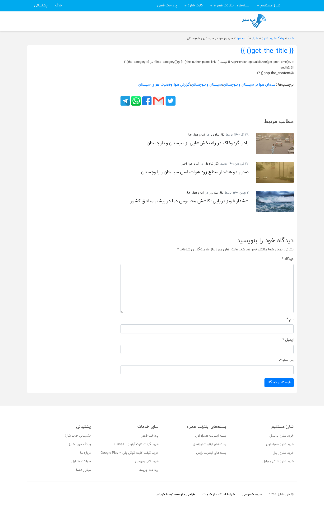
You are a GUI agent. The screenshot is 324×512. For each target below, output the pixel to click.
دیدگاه (288, 259)
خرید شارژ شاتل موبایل (278, 461)
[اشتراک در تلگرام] (125, 101)
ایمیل (288, 340)
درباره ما (85, 453)
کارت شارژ (195, 6)
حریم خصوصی (252, 494)
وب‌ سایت (286, 360)
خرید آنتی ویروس (146, 461)
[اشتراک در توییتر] (170, 101)
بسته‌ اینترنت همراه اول (210, 436)
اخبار (255, 38)
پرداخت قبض (167, 6)
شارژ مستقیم (270, 6)
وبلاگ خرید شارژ (273, 38)
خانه (291, 38)
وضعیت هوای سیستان (155, 85)
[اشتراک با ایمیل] (158, 101)
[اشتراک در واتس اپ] (135, 101)
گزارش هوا (182, 85)
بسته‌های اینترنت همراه (232, 6)
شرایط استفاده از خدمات (219, 494)
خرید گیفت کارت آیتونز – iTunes (136, 444)
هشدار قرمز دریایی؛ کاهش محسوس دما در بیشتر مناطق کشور (189, 201)
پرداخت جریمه (148, 470)
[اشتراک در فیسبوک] (146, 101)
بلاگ (58, 6)
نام (290, 319)
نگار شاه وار (217, 134)
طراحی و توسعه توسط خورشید (175, 494)
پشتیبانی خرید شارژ (78, 436)
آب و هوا (242, 38)
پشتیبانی (40, 6)
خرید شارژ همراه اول (280, 444)
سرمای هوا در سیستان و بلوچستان (249, 85)
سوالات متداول (81, 461)
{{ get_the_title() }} (267, 51)
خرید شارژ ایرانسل (281, 436)
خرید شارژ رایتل (283, 453)
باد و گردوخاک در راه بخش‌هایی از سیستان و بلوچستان (198, 143)
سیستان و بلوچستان (206, 85)
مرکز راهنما (83, 470)
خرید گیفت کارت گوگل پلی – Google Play (129, 453)
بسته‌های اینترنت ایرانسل (209, 444)
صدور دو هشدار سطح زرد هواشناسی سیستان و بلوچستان (195, 172)
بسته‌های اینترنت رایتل (211, 453)
